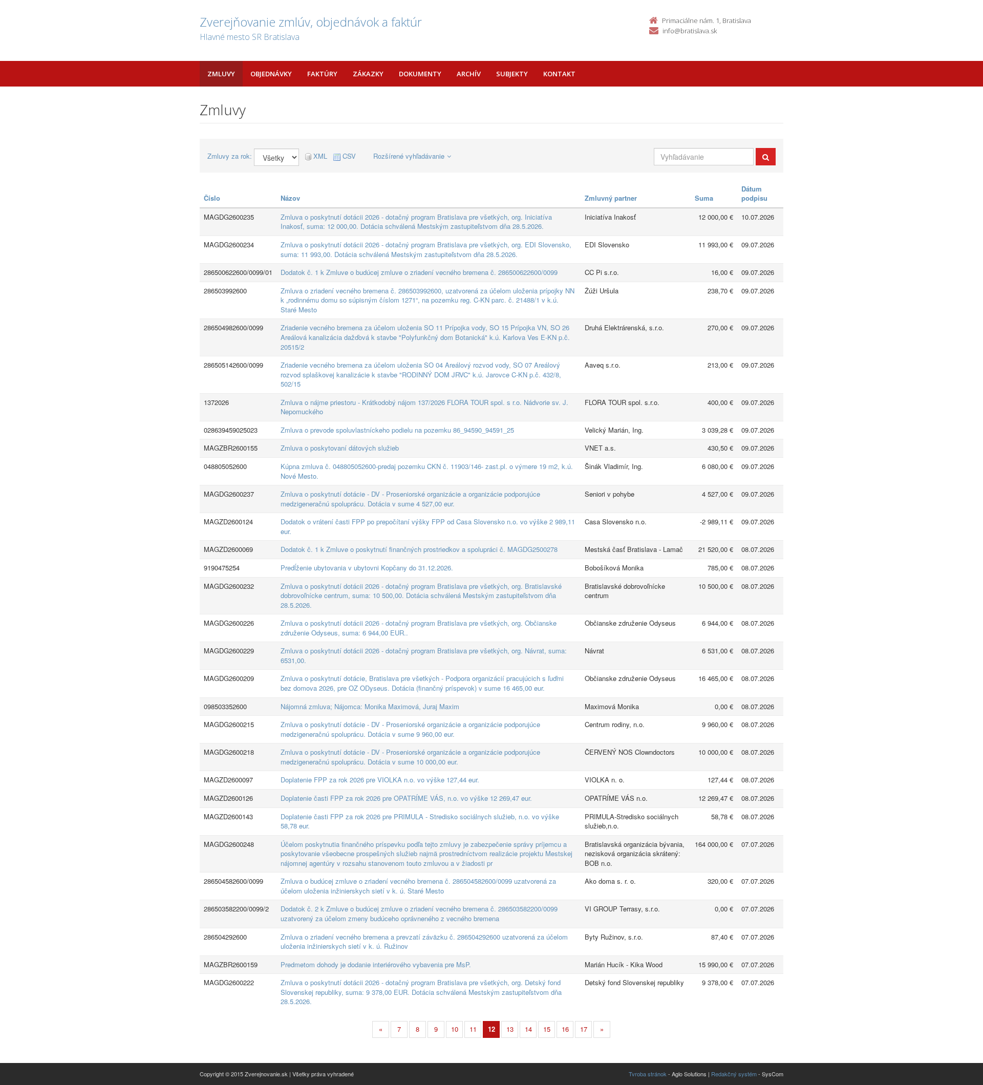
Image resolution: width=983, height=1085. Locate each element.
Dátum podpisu (754, 193)
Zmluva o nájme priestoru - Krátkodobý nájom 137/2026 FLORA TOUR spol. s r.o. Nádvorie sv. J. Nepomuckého (424, 407)
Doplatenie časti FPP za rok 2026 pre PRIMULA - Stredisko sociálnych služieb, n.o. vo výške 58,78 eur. (420, 821)
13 (510, 1029)
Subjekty (512, 73)
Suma (704, 198)
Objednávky (271, 73)
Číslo (212, 198)
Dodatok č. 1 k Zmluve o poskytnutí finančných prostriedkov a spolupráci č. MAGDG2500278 (419, 549)
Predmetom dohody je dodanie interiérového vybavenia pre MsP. (376, 964)
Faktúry (322, 73)
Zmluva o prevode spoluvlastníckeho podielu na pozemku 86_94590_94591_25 (397, 430)
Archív (469, 73)
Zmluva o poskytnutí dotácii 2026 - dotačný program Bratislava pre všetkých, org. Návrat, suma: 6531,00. (424, 655)
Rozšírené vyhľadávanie (408, 156)
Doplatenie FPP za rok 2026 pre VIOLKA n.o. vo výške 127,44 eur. (380, 779)
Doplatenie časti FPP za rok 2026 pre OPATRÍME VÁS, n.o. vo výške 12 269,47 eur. (406, 798)
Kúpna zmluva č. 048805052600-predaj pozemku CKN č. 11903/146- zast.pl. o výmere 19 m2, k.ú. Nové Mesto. (427, 471)
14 (528, 1029)
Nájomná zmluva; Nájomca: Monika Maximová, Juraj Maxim (370, 706)
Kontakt (559, 73)
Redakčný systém (734, 1074)
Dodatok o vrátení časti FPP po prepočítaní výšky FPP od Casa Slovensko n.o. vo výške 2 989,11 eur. (428, 526)
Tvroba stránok (648, 1074)
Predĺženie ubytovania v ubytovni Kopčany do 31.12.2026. (367, 567)
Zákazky (368, 73)
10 (454, 1029)
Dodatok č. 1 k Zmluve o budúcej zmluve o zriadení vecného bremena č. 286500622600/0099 (419, 272)
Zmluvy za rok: (229, 156)
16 (565, 1029)
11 (473, 1029)
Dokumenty (420, 73)
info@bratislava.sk (690, 30)
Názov (290, 198)
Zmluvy (221, 73)
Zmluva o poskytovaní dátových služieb (340, 448)
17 (583, 1029)
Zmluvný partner (611, 198)
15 (546, 1029)
